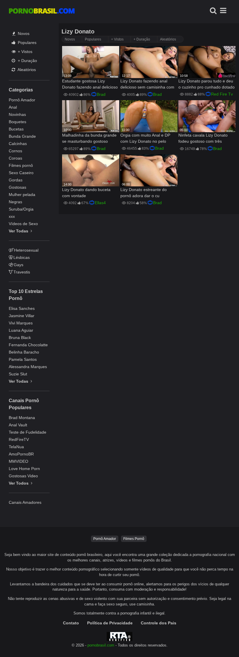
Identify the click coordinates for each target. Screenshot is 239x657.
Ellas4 (100, 202)
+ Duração (27, 60)
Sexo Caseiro (21, 172)
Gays (18, 264)
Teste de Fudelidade (27, 432)
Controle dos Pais (158, 623)
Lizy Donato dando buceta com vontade (86, 192)
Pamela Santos (23, 359)
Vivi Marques (21, 323)
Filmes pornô (21, 165)
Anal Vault (18, 425)
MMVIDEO (18, 461)
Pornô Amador (22, 100)
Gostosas (17, 187)
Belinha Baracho (24, 352)
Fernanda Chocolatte (28, 344)
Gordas (15, 180)
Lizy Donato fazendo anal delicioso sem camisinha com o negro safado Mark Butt (147, 85)
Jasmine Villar (21, 315)
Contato (71, 623)
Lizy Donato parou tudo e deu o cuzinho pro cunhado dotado (206, 84)
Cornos (15, 151)
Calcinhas (18, 143)
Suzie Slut (18, 374)
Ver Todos (19, 483)
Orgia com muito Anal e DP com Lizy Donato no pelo (145, 138)
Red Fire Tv (222, 94)
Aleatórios (26, 69)
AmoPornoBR (21, 454)
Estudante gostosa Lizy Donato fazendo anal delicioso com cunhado (90, 85)
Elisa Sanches (22, 308)
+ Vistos (24, 51)
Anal (13, 107)
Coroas (15, 158)
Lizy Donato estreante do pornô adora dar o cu (143, 192)
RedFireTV (19, 439)
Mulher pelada (22, 194)
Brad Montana (22, 417)
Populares (26, 42)
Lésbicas (21, 257)
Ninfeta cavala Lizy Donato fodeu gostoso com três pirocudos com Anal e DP (203, 139)
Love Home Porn (24, 468)
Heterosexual (26, 250)
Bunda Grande (22, 136)
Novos (23, 33)
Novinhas (17, 114)
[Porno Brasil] (42, 11)
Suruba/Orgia (21, 209)
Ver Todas (19, 231)
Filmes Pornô (133, 539)
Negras (15, 201)
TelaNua (16, 446)
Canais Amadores (25, 502)
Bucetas (16, 129)
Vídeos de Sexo (23, 223)
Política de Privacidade (110, 623)
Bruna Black (20, 337)
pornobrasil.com (100, 645)
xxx (12, 216)
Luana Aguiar (21, 330)
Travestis (21, 272)
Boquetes (17, 121)
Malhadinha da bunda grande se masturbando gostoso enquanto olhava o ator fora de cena (89, 139)
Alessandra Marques (28, 366)
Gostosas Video (23, 476)
